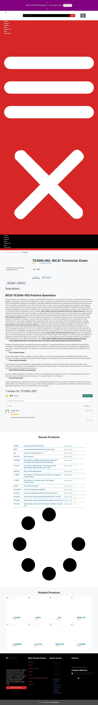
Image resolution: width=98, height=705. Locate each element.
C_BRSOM (16, 644)
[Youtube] (83, 662)
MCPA (38, 618)
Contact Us (7, 29)
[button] (49, 135)
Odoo (30, 681)
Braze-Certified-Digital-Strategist (38, 678)
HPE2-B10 (59, 644)
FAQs (5, 27)
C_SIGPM (81, 644)
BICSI (10, 252)
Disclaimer (57, 663)
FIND (72, 15)
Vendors (6, 23)
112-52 (30, 671)
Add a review (87, 395)
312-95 (31, 675)
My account (7, 33)
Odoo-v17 (31, 684)
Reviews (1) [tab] (21, 283)
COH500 (16, 618)
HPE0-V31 (81, 618)
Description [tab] (11, 283)
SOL (60, 618)
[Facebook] (73, 662)
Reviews (6, 25)
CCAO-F (31, 662)
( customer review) (45, 263)
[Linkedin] (87, 662)
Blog (5, 31)
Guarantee (57, 667)
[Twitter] (78, 662)
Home (5, 21)
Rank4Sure (55, 702)
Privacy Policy (58, 675)
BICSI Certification (17, 252)
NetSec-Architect (33, 668)
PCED (30, 665)
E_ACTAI (38, 644)
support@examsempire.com (80, 667)
